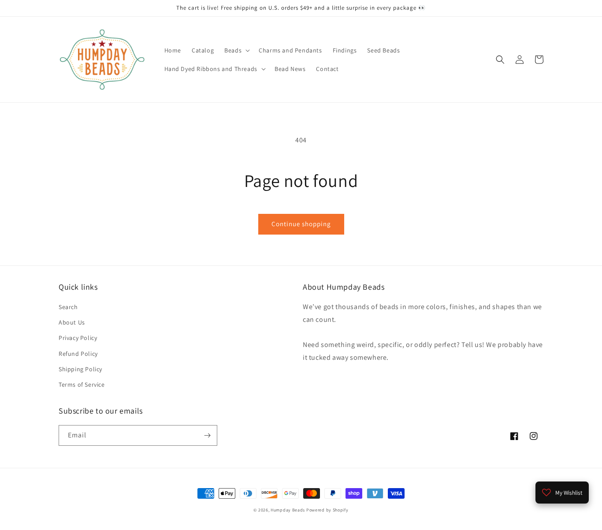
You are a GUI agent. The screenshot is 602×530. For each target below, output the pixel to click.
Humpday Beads (288, 510)
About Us (72, 322)
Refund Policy (78, 354)
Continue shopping (301, 224)
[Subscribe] (207, 435)
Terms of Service (82, 384)
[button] (236, 50)
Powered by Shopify (327, 510)
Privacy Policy (78, 338)
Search (68, 307)
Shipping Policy (80, 369)
